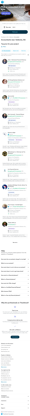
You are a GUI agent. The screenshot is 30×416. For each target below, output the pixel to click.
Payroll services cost (5, 351)
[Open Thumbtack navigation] (3, 2)
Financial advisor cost (5, 347)
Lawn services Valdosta (6, 360)
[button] (10, 98)
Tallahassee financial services (7, 390)
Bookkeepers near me (5, 375)
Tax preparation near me (6, 377)
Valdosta (11, 37)
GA (7, 37)
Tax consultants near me (6, 379)
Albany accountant (5, 388)
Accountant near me (5, 371)
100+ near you (6, 13)
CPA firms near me (5, 373)
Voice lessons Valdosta (6, 364)
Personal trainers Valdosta (6, 356)
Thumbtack (3, 37)
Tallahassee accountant (6, 386)
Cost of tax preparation (6, 345)
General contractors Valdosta (7, 358)
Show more (3, 367)
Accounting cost (4, 349)
